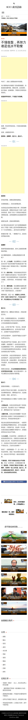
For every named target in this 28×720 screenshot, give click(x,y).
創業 (4, 637)
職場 (4, 661)
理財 (4, 654)
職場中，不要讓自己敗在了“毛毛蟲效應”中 (14, 540)
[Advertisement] (14, 68)
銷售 (4, 672)
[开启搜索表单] (14, 3)
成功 (4, 647)
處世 (4, 665)
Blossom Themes (17, 715)
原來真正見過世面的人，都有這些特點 (14, 568)
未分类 (2, 38)
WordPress (12, 717)
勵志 (4, 640)
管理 (4, 658)
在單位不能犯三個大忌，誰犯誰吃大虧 (15, 699)
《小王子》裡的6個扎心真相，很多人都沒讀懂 (14, 582)
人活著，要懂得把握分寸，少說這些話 (14, 611)
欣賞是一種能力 (14, 554)
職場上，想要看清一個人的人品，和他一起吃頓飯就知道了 (14, 597)
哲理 (4, 644)
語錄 (4, 668)
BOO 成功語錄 (14, 7)
